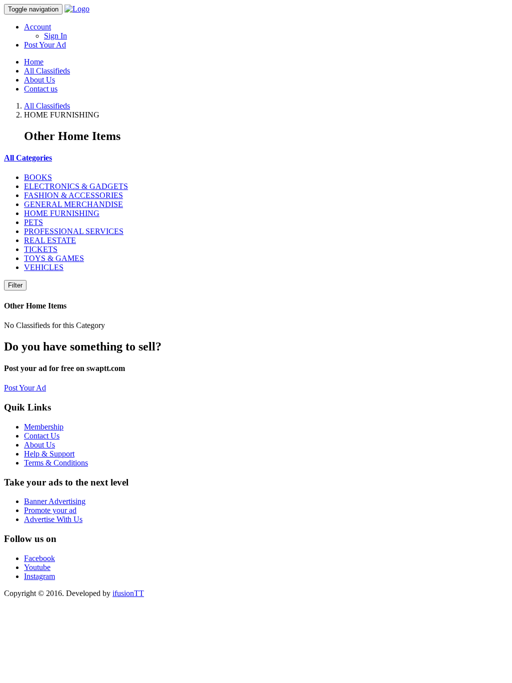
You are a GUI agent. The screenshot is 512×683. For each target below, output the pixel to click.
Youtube (37, 567)
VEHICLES (44, 267)
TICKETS (41, 249)
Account (37, 26)
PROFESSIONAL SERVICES (74, 231)
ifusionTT (128, 593)
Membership (44, 426)
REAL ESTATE (50, 240)
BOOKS (38, 177)
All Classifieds (47, 70)
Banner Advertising (55, 501)
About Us (39, 80)
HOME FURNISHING (62, 213)
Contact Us (42, 436)
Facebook (39, 558)
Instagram (39, 576)
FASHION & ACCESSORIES (73, 195)
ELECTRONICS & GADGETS (76, 186)
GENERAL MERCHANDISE (73, 204)
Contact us (41, 88)
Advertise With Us (53, 519)
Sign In (55, 36)
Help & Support (49, 454)
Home (34, 62)
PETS (33, 222)
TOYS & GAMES (54, 258)
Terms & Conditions (56, 462)
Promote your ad (50, 510)
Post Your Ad (45, 44)
